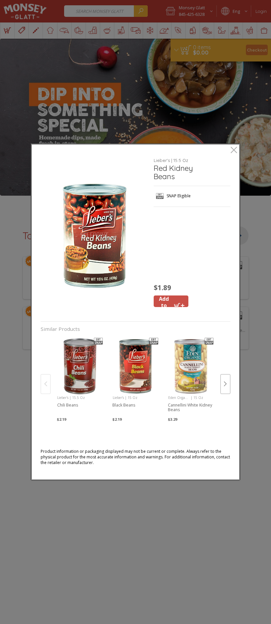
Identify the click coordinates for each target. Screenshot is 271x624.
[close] (233, 150)
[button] (95, 235)
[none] (80, 377)
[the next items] (225, 384)
